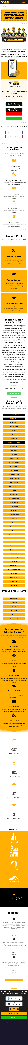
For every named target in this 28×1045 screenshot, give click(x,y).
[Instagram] (14, 1009)
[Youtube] (17, 1009)
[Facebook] (10, 1009)
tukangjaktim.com (6, 925)
